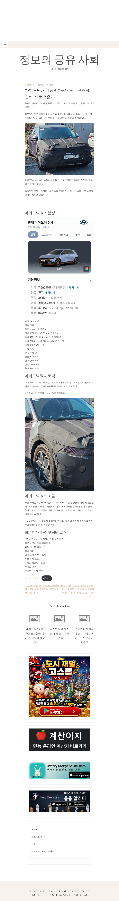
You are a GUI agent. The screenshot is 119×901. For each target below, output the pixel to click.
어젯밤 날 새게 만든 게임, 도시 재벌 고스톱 (59, 633)
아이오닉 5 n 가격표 (32, 578)
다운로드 (46, 578)
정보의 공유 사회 (59, 58)
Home (34, 829)
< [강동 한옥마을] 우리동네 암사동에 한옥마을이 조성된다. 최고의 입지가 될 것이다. (42, 589)
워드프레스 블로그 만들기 (42, 851)
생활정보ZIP (30, 85)
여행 (33, 844)
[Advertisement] (59, 20)
